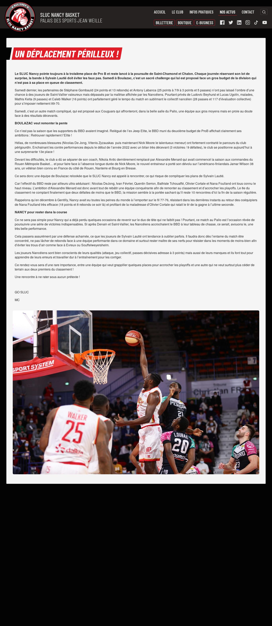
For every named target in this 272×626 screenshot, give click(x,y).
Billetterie (164, 22)
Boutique (185, 22)
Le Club (177, 12)
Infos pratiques (201, 12)
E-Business (204, 22)
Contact (248, 12)
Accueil (159, 12)
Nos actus (227, 12)
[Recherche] (264, 12)
